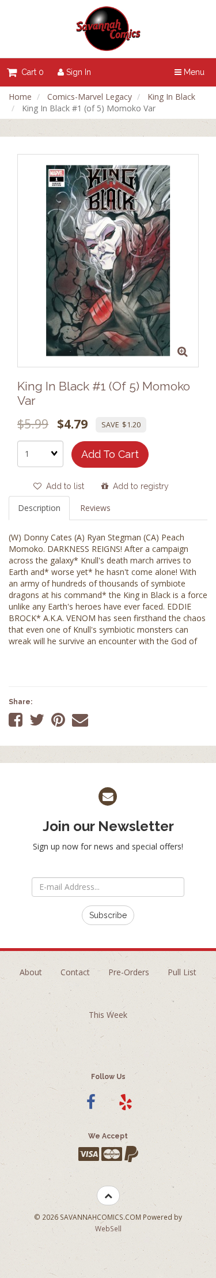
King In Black (171, 96)
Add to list (62, 486)
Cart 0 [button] (30, 72)
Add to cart (110, 454)
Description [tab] (39, 507)
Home (20, 96)
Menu (192, 72)
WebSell (108, 1228)
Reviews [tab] (95, 507)
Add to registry (138, 486)
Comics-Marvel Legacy (89, 96)
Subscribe (108, 915)
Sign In (77, 72)
